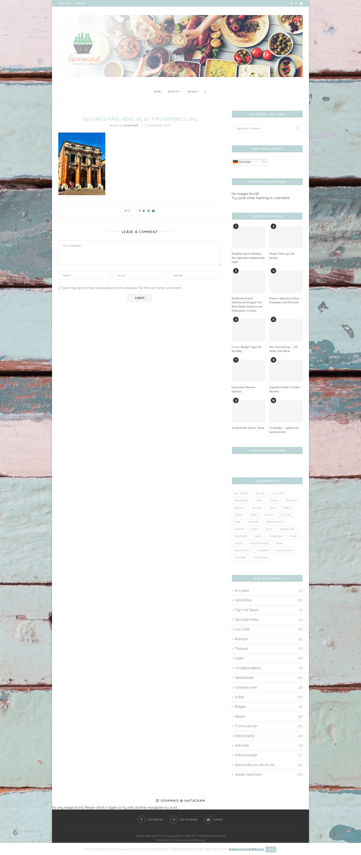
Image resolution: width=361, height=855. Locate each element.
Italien (238, 514)
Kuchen (269, 514)
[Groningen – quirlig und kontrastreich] (286, 411)
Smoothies (240, 536)
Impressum (164, 840)
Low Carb (268, 629)
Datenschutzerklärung (189, 840)
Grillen (239, 507)
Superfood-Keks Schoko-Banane (285, 389)
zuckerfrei (260, 557)
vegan (279, 543)
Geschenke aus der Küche (268, 765)
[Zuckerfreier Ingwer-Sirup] (248, 411)
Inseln (287, 507)
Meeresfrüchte (275, 521)
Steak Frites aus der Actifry (282, 255)
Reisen (192, 91)
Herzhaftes (268, 600)
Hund (272, 507)
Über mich (64, 3)
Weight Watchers (268, 774)
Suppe (293, 536)
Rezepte (173, 91)
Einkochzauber (268, 755)
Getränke (268, 745)
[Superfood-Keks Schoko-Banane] (286, 371)
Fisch (259, 500)
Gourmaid (131, 125)
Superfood (276, 536)
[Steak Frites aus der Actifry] (286, 237)
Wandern (262, 550)
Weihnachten (284, 550)
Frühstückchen (268, 726)
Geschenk (292, 500)
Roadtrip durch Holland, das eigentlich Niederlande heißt (248, 257)
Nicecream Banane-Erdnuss (244, 389)
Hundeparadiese (268, 668)
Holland (256, 507)
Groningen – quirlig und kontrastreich (284, 430)
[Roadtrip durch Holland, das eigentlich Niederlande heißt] (248, 237)
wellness (240, 557)
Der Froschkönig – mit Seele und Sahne (283, 349)
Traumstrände (259, 543)
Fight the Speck (268, 610)
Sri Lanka (268, 590)
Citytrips (277, 493)
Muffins (239, 529)
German (244, 162)
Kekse (253, 514)
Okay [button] (271, 849)
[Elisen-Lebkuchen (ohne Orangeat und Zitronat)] (286, 282)
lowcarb (253, 521)
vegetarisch (241, 550)
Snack (258, 536)
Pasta (254, 529)
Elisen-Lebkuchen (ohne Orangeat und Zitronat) (284, 300)
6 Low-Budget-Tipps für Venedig (247, 349)
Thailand (268, 648)
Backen (260, 493)
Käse (237, 521)
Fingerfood (241, 500)
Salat (268, 529)
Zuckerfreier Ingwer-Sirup (248, 427)
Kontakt (80, 3)
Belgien (268, 706)
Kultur (285, 514)
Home (157, 91)
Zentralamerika (268, 619)
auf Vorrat (241, 493)
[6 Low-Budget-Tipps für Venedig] (248, 330)
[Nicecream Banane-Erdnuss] (248, 371)
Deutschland (268, 736)
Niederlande (268, 677)
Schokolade (286, 529)
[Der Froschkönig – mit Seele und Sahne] (286, 330)
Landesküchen (268, 687)
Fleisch (274, 500)
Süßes (238, 543)
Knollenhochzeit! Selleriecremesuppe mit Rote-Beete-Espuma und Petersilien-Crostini (247, 304)
